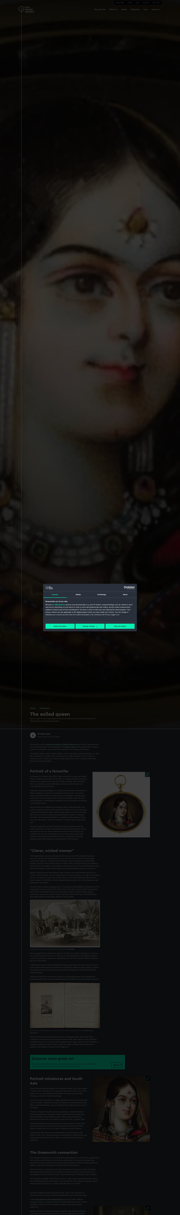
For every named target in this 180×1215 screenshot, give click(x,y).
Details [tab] (78, 595)
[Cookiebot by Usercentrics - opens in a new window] (125, 587)
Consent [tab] (55, 595)
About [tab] (125, 595)
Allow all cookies (120, 626)
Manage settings (89, 626)
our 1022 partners (58, 605)
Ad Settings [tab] (101, 595)
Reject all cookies (60, 626)
